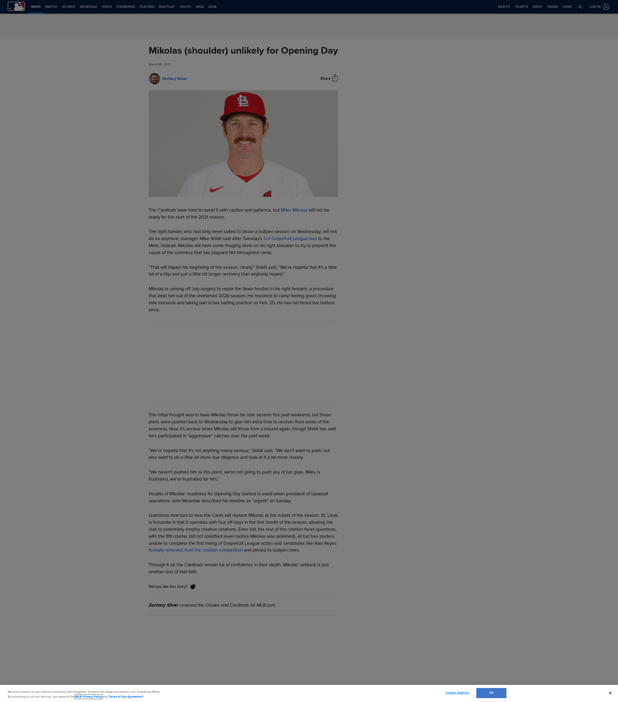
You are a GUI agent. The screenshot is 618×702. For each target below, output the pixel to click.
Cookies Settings (457, 693)
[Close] (610, 693)
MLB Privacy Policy (88, 697)
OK (491, 693)
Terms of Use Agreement (125, 697)
